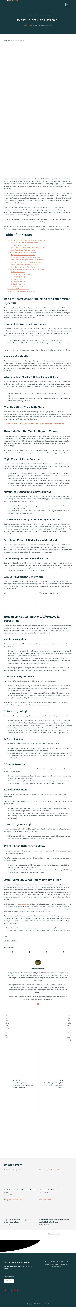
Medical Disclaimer (51, 1264)
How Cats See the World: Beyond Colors (22, 252)
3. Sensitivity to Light (18, 277)
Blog (66, 1261)
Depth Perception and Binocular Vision (24, 264)
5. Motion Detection (18, 282)
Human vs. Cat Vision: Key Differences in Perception (26, 269)
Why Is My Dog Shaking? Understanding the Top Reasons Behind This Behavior (35, 424)
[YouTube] (14, 1290)
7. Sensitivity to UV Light (19, 286)
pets (14, 940)
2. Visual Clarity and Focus (20, 274)
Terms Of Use (64, 1264)
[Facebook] (12, 952)
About (53, 1261)
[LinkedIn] (63, 952)
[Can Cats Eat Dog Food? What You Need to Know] (20, 1178)
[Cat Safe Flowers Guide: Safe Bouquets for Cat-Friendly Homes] (55, 1208)
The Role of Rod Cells (18, 245)
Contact (60, 1261)
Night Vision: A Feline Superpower (23, 255)
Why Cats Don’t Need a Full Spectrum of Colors (28, 247)
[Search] (61, 4)
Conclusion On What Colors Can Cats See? (23, 291)
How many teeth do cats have (50, 1190)
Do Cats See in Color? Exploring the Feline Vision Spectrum (28, 240)
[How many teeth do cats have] (55, 1178)
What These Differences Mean (18, 289)
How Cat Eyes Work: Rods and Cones (24, 243)
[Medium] (8, 1290)
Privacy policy (56, 1266)
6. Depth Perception (18, 284)
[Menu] (67, 4)
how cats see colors (22, 904)
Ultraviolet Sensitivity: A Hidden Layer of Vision (28, 260)
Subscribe (9, 1281)
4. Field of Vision (17, 279)
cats (7, 940)
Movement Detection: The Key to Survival (25, 257)
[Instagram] (17, 1290)
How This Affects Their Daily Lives (23, 250)
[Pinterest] (46, 952)
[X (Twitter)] (29, 952)
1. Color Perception (18, 272)
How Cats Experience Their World (23, 267)
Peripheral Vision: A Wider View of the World (26, 262)
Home (47, 1261)
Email (6, 1273)
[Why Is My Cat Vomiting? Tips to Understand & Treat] (20, 1208)
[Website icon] (38, 1003)
